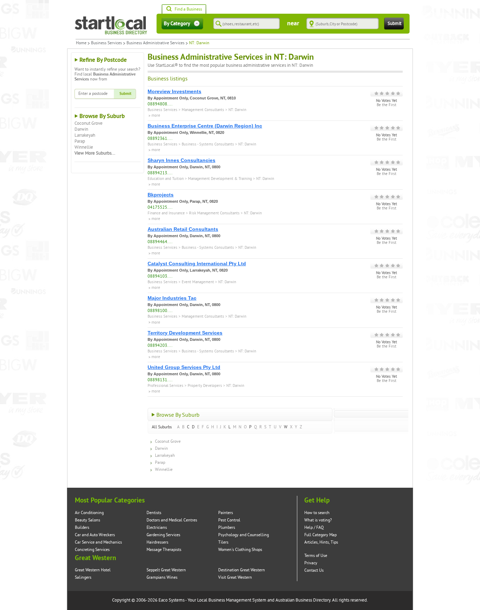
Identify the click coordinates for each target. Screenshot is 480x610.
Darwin (81, 129)
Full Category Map (320, 535)
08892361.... (160, 138)
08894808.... (160, 104)
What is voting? (318, 520)
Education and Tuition (166, 178)
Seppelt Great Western (166, 570)
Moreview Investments (174, 91)
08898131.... (160, 380)
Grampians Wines (162, 577)
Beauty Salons (87, 520)
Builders (82, 527)
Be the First (386, 105)
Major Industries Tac (172, 298)
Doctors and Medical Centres (172, 520)
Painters (225, 513)
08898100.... (160, 311)
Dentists (154, 513)
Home (81, 43)
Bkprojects (161, 194)
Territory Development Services (185, 333)
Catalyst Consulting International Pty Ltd (197, 263)
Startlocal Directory (111, 25)
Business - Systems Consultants (208, 144)
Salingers (83, 577)
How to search (317, 513)
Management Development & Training (220, 178)
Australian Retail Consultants (183, 229)
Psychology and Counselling (243, 535)
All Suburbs (162, 427)
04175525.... (160, 207)
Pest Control (229, 520)
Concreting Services (92, 549)
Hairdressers (157, 542)
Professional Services (165, 385)
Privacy (310, 563)
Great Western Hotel (93, 570)
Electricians (157, 527)
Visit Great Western (235, 577)
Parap (79, 141)
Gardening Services (163, 535)
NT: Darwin (237, 110)
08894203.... (160, 345)
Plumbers (226, 527)
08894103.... (160, 276)
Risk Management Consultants (214, 213)
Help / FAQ (314, 527)
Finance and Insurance (166, 213)
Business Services (106, 43)
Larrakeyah (84, 135)
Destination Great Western (241, 570)
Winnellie (83, 147)
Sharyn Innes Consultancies (181, 160)
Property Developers (205, 385)
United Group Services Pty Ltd (184, 367)
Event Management (198, 282)
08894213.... (160, 173)
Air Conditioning (89, 513)
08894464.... (160, 242)
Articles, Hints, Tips (321, 542)
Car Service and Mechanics (98, 542)
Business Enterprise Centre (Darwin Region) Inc (205, 126)
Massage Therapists (164, 549)
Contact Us (314, 570)
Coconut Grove (88, 123)
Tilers (223, 542)
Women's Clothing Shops (240, 549)
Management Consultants (203, 110)
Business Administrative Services (155, 43)
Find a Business (188, 9)
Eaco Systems (171, 600)
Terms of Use (315, 555)
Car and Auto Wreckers (95, 535)
